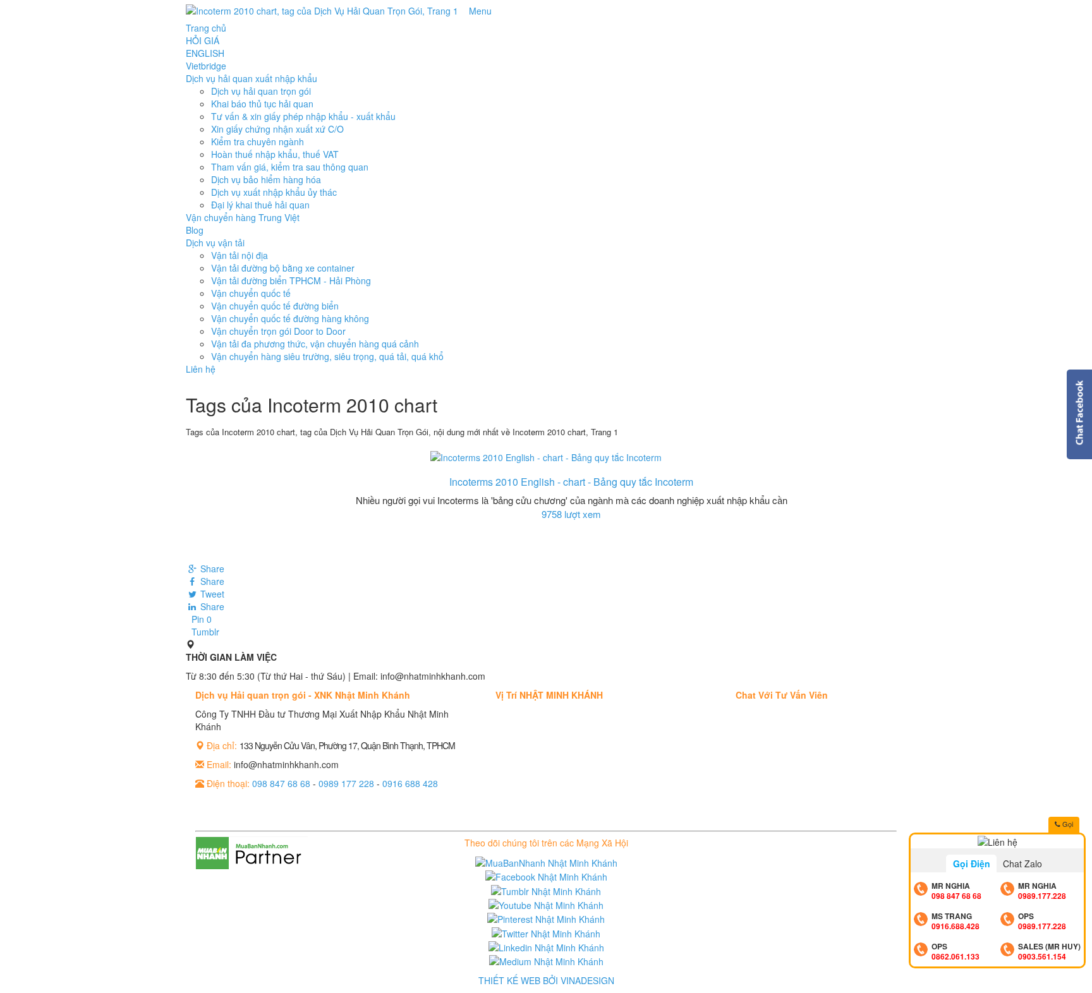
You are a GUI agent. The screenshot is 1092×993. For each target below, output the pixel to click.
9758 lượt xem (571, 514)
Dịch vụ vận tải (215, 242)
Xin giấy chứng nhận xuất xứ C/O (277, 129)
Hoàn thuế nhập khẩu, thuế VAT (275, 154)
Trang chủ (206, 27)
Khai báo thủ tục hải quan (262, 103)
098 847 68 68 (281, 783)
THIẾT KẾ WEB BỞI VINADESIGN (546, 980)
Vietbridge (206, 65)
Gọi (1066, 824)
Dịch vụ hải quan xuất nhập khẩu (251, 78)
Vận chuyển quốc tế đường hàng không (290, 318)
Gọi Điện (971, 863)
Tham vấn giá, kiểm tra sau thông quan (289, 166)
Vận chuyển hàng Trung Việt (243, 217)
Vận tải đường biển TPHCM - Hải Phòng (291, 280)
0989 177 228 (346, 783)
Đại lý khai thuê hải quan (260, 204)
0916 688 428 (410, 783)
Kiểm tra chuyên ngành (257, 141)
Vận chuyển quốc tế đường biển (275, 305)
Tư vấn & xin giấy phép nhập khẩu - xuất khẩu (303, 116)
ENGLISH (205, 53)
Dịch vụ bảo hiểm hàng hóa (266, 179)
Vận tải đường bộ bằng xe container (283, 268)
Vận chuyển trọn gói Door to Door (278, 331)
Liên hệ (200, 369)
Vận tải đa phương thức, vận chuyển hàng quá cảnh (315, 343)
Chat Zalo (1022, 863)
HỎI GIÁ (202, 40)
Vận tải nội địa (239, 255)
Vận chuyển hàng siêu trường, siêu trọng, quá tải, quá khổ (327, 356)
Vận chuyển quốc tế (251, 293)
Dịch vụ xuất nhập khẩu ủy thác (274, 192)
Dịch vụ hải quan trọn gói (261, 91)
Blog (194, 230)
